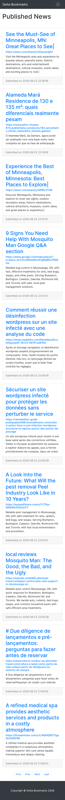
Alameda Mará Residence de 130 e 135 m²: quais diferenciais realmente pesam (32, 107)
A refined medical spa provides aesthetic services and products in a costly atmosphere (32, 717)
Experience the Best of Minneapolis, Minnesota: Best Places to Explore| (30, 175)
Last (46, 774)
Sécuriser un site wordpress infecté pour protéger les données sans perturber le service (29, 401)
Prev (27, 774)
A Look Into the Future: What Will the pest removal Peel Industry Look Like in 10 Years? (31, 486)
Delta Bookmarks (15, 4)
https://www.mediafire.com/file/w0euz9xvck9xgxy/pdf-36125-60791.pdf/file (32, 341)
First (18, 774)
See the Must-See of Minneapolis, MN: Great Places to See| (30, 40)
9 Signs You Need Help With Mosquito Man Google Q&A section (29, 242)
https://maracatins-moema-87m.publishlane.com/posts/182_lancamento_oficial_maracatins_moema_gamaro (32, 127)
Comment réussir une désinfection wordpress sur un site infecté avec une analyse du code (31, 322)
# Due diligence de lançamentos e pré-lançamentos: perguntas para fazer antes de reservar (31, 643)
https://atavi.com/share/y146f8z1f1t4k (29, 190)
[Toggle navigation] (58, 4)
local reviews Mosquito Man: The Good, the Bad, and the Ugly (29, 563)
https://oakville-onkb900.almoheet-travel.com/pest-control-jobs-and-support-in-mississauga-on (32, 581)
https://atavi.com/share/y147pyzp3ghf (29, 51)
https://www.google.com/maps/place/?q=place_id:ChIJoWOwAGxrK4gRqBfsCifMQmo (32, 259)
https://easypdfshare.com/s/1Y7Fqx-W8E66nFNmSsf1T (28, 506)
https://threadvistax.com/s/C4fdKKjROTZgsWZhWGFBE (32, 737)
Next (37, 774)
